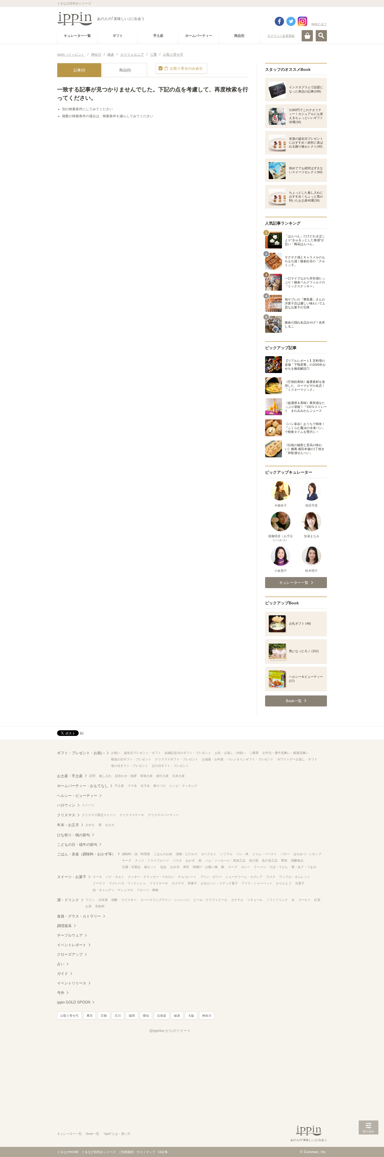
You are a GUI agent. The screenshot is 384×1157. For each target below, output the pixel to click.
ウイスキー (129, 899)
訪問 (92, 776)
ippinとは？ (319, 24)
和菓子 (192, 883)
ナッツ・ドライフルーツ (152, 860)
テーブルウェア (70, 935)
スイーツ (88, 805)
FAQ (161, 1152)
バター (285, 854)
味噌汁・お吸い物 (205, 867)
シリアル (226, 854)
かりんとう (284, 883)
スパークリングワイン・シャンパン (165, 899)
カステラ (178, 883)
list (81, 733)
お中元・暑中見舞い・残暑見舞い (285, 752)
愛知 (146, 1015)
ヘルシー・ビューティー (77, 796)
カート (307, 35)
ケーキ (97, 876)
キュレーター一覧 (69, 1133)
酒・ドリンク (68, 900)
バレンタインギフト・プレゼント (250, 759)
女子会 (145, 785)
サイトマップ (146, 1152)
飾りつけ (159, 785)
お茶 (88, 906)
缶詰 (163, 867)
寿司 (186, 867)
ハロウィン (66, 805)
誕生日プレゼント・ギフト (142, 752)
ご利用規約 (126, 1152)
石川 (118, 1015)
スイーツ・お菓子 (71, 877)
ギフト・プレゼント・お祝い (81, 753)
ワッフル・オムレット (294, 876)
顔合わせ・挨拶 (126, 776)
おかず (190, 860)
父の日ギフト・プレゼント (170, 765)
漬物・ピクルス (186, 854)
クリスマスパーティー (163, 815)
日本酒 (103, 899)
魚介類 (253, 860)
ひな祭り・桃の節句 (73, 835)
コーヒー (304, 899)
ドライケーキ (159, 883)
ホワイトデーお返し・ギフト (297, 759)
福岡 (132, 1015)
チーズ (126, 860)
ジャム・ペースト (264, 854)
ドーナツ (99, 883)
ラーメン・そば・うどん (271, 867)
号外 (60, 993)
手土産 (119, 785)
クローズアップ (70, 954)
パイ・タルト (115, 876)
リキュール (255, 899)
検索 (321, 35)
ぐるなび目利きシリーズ (99, 1152)
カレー (245, 867)
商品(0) (125, 70)
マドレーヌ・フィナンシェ (127, 883)
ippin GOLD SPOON (73, 1002)
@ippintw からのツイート (170, 1031)
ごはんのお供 (162, 854)
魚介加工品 (269, 860)
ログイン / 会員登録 (281, 35)
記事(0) (79, 70)
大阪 (191, 1015)
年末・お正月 (68, 825)
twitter (291, 21)
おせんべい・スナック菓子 (219, 883)
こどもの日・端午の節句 (77, 844)
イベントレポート (71, 945)
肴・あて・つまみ (304, 867)
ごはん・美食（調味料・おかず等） (86, 854)
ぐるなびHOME (68, 1152)
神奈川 (206, 1015)
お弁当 (174, 867)
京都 (104, 1015)
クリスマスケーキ (131, 815)
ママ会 (132, 785)
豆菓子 (299, 883)
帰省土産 (146, 776)
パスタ (177, 860)
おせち (90, 824)
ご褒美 (254, 752)
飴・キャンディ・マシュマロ (113, 890)
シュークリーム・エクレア (244, 876)
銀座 (177, 1015)
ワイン (90, 899)
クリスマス (66, 815)
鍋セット (150, 867)
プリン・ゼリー (211, 876)
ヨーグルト (208, 854)
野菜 (284, 860)
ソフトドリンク (277, 899)
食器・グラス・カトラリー (79, 916)
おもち (109, 824)
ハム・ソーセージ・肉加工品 (225, 860)
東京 (90, 1015)
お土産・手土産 (70, 776)
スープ (232, 867)
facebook (279, 21)
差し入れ (105, 776)
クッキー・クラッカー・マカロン (151, 876)
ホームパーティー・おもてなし (82, 786)
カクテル (237, 899)
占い (60, 964)
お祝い (115, 752)
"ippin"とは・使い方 (116, 1133)
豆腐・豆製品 (131, 867)
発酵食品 (297, 860)
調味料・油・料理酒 (136, 854)
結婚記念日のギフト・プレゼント (188, 752)
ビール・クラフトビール (210, 899)
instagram (302, 21)
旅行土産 (162, 776)
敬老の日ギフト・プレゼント (131, 759)
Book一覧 (92, 1133)
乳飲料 (100, 906)
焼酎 (114, 899)
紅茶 (317, 899)
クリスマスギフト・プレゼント (176, 759)
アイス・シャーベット (256, 883)
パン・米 (242, 854)
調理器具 (64, 926)
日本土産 (178, 776)
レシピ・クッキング (183, 785)
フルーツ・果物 (147, 890)
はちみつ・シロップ (307, 854)
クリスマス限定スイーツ (99, 815)
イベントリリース (71, 983)
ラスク (270, 876)
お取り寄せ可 (69, 1015)
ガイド (62, 973)
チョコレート (187, 876)
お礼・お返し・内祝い (230, 752)
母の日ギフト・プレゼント (129, 765)
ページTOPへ (368, 1144)
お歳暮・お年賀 (212, 759)
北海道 (161, 1015)
